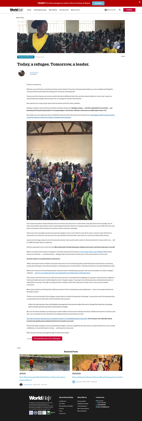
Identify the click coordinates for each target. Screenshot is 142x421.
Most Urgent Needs (83, 408)
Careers (61, 408)
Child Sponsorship (40, 10)
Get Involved (63, 10)
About (29, 10)
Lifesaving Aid (81, 401)
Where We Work (82, 411)
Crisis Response (82, 406)
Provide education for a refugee (47, 338)
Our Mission (62, 401)
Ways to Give (75, 10)
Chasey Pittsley (27, 384)
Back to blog (20, 17)
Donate (129, 9)
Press (60, 411)
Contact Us (62, 413)
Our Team (62, 403)
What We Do (53, 10)
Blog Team (79, 381)
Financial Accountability (66, 406)
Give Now (98, 3)
